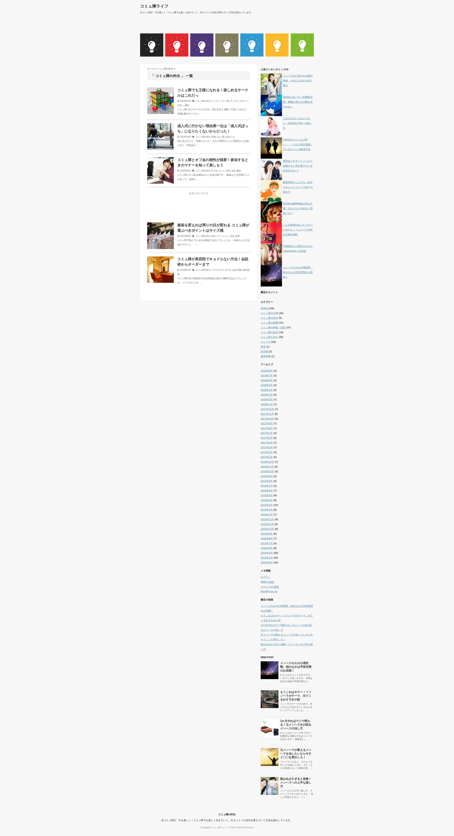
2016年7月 (267, 485)
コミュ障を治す (269, 337)
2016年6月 (267, 490)
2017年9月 (267, 423)
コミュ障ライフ (154, 6)
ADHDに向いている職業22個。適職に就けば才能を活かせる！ (298, 102)
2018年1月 (267, 404)
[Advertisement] (198, 209)
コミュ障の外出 (203, 101)
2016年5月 (267, 495)
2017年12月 (267, 409)
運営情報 (266, 356)
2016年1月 (267, 514)
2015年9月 (267, 533)
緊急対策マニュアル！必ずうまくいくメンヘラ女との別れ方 (298, 187)
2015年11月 (267, 524)
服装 (238, 236)
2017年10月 (267, 418)
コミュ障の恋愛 (269, 322)
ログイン (266, 577)
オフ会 (214, 171)
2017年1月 (267, 457)
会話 (233, 171)
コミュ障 (225, 101)
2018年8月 (267, 370)
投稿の (267, 581)
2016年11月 (267, 466)
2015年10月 (267, 529)
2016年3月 (267, 505)
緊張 (240, 270)
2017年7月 (267, 433)
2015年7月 (267, 543)
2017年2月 (267, 452)
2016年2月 (267, 509)
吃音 (263, 346)
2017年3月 (267, 447)
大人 (219, 137)
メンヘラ (266, 341)
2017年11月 (267, 413)
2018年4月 (267, 390)
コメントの (270, 586)
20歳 (213, 137)
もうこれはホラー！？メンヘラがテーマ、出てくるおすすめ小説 (295, 695)
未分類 (264, 351)
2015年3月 (267, 562)
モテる (228, 270)
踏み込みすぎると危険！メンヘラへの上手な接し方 (295, 782)
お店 (213, 236)
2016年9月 (267, 476)
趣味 (187, 105)
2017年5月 (267, 437)
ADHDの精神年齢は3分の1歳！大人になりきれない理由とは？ (298, 208)
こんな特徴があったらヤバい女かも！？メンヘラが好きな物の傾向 (298, 229)
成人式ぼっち (228, 137)
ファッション (222, 236)
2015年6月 (267, 548)
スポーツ (244, 101)
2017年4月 (267, 442)
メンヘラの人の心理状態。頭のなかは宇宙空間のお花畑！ (298, 272)
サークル (234, 101)
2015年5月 (267, 552)
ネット (221, 171)
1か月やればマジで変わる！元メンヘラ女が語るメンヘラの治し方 (295, 724)
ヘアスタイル (217, 270)
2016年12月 (267, 461)
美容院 (246, 270)
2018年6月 (267, 380)
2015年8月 (267, 538)
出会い (180, 105)
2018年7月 (267, 375)
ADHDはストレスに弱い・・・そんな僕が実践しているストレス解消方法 (298, 144)
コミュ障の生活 (269, 332)
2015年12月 (267, 519)
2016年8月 (267, 481)
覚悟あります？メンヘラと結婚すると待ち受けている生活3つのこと (298, 166)
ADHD (264, 308)
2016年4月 (267, 500)
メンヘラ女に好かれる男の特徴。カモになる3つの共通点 (298, 80)
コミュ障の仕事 (269, 313)
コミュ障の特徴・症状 (273, 327)
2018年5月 (267, 385)
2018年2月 (267, 399)
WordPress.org (269, 591)
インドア (215, 101)
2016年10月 (267, 471)
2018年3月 (267, 394)
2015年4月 (267, 557)
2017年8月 (267, 428)
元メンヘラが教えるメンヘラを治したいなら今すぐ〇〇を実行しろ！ (295, 753)
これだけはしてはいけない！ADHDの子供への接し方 (297, 123)
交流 (228, 171)
